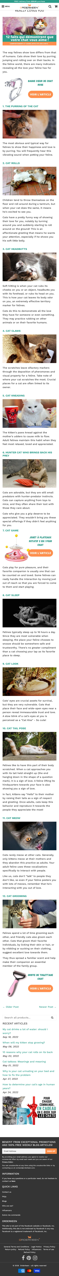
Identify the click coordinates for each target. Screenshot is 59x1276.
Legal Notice (36, 1247)
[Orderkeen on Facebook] (23, 1259)
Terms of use (48, 1249)
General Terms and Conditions (16, 1247)
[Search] (52, 1017)
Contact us (6, 1192)
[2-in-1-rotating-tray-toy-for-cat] (29, 561)
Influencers (7, 1210)
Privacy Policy (7, 1162)
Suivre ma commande (11, 1215)
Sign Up (51, 1151)
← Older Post (11, 1006)
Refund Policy (24, 1249)
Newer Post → (47, 1006)
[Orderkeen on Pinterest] (29, 1259)
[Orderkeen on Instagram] (35, 1259)
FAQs (4, 1197)
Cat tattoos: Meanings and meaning (24, 1061)
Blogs (4, 1201)
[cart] (56, 6)
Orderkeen (24, 1266)
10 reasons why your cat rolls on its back (28, 1052)
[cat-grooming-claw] (29, 997)
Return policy (10, 1249)
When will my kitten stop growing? (24, 1042)
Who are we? (7, 1206)
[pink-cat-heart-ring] (29, 103)
